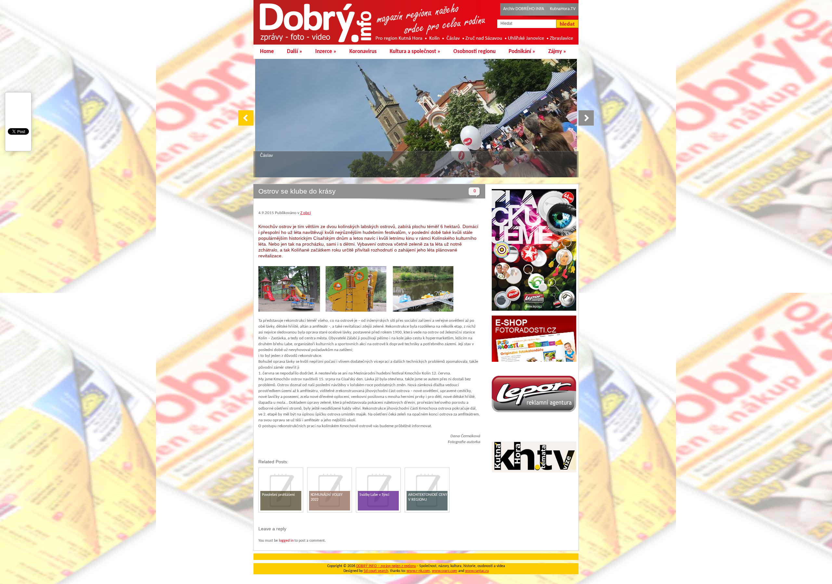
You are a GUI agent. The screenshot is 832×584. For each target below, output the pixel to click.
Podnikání (522, 51)
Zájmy (557, 51)
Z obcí (305, 213)
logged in (286, 541)
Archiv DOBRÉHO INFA (523, 9)
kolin (264, 155)
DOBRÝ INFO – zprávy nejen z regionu (386, 566)
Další (294, 51)
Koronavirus (363, 51)
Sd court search (376, 571)
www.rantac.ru (477, 571)
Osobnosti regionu (474, 51)
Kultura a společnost (415, 51)
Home (267, 51)
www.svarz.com (444, 571)
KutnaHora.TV (563, 9)
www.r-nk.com (418, 571)
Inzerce (325, 51)
